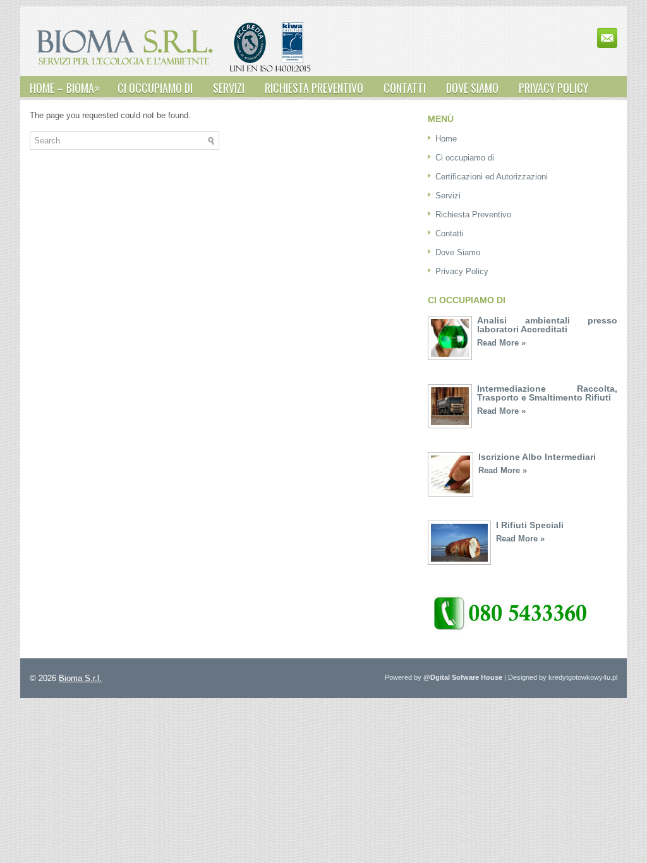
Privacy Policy (553, 88)
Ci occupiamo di (155, 88)
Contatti (405, 88)
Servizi (229, 88)
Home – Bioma (65, 87)
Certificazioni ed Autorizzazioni (491, 176)
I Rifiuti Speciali (530, 525)
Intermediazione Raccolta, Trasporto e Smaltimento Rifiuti (547, 392)
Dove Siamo (472, 88)
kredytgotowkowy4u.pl (582, 677)
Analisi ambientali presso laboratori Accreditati (547, 324)
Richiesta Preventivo (314, 88)
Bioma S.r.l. (80, 678)
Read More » (501, 342)
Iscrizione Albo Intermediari (537, 457)
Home (446, 138)
